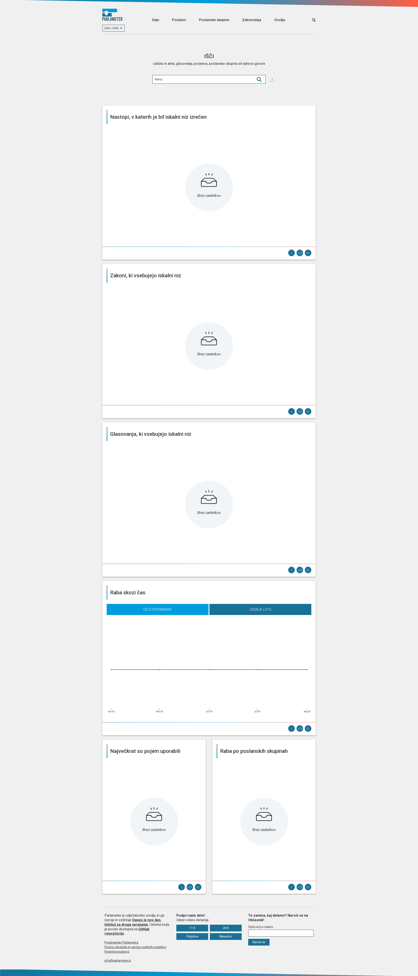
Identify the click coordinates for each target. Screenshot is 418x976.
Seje (155, 20)
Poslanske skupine (214, 20)
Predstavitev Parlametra (121, 942)
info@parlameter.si (117, 960)
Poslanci (179, 20)
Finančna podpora (116, 951)
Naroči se (259, 942)
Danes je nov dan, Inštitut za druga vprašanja (132, 922)
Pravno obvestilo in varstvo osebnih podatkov (135, 947)
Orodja (279, 20)
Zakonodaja (251, 20)
